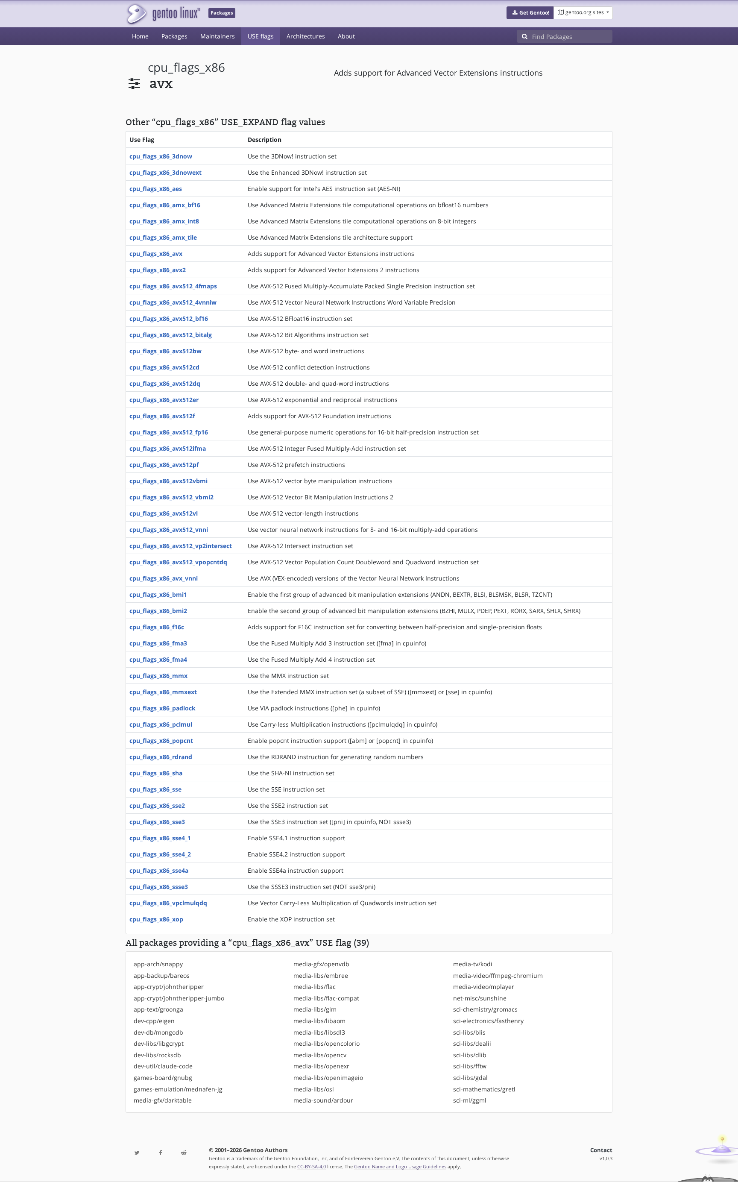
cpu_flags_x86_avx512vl (163, 513)
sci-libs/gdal (470, 1077)
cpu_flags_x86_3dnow (160, 156)
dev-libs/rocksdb (157, 1055)
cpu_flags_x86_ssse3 (158, 887)
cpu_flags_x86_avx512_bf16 (168, 318)
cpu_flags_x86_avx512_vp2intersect (180, 546)
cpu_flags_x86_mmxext (163, 692)
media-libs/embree (320, 975)
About (346, 36)
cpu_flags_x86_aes (155, 189)
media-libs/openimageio (328, 1077)
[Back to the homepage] (163, 13)
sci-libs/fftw (469, 1066)
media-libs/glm (315, 1009)
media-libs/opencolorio (326, 1043)
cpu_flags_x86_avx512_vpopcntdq (178, 562)
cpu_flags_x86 (186, 67)
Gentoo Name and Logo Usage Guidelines (400, 1166)
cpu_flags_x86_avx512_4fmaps (173, 286)
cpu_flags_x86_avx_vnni (163, 578)
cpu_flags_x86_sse (155, 789)
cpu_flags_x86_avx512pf (164, 464)
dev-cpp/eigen (154, 1021)
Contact (601, 1150)
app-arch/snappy (158, 964)
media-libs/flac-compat (326, 998)
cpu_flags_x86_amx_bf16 (164, 205)
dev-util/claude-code (163, 1066)
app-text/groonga (158, 1009)
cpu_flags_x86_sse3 (157, 822)
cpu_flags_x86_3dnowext (165, 172)
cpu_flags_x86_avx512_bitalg (170, 335)
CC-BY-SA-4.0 (311, 1166)
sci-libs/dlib (469, 1055)
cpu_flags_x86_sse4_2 (160, 854)
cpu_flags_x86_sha (155, 773)
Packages (174, 36)
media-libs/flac (314, 987)
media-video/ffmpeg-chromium (498, 975)
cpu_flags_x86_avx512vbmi (168, 481)
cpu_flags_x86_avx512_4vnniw (173, 302)
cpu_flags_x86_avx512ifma (167, 448)
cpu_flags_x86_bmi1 (158, 594)
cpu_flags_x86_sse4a (158, 870)
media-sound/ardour (323, 1100)
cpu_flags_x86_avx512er (164, 400)
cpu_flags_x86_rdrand (160, 757)
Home (140, 36)
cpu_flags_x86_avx (155, 253)
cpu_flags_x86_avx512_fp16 (168, 432)
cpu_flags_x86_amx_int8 (164, 221)
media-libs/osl (313, 1089)
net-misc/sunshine (480, 998)
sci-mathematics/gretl (484, 1089)
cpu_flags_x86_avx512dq (164, 383)
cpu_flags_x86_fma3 (158, 643)
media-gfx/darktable (163, 1100)
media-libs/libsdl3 (319, 1032)
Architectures (306, 36)
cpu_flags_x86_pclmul (160, 724)
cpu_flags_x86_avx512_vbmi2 (171, 497)
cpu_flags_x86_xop (156, 919)
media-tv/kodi (472, 964)
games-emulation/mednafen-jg (178, 1089)
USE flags (261, 36)
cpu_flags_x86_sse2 (157, 805)
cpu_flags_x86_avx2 (157, 270)
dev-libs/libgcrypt (159, 1043)
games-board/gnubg (163, 1077)
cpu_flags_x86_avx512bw (165, 351)
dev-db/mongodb (158, 1032)
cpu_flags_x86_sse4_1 (160, 838)
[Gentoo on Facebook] (160, 1153)
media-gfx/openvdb (321, 964)
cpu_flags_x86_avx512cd (164, 367)
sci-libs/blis (469, 1032)
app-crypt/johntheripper (169, 987)
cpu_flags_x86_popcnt (161, 740)
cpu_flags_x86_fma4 (158, 659)
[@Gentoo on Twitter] (137, 1153)
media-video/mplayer (483, 987)
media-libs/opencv (319, 1055)
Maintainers (217, 36)
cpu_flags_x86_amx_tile (163, 237)
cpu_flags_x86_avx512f (162, 416)
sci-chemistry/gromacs (485, 1009)
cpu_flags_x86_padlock (162, 708)
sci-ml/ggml (469, 1100)
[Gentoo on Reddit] (183, 1153)
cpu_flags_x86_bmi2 (158, 611)
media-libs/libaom (319, 1021)
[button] (530, 12)
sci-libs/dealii (472, 1043)
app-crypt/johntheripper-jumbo (179, 998)
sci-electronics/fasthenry (488, 1021)
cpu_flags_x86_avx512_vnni (168, 529)
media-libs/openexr (321, 1066)
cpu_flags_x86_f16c (156, 627)
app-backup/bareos (162, 975)
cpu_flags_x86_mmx (158, 676)
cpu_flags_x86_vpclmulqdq (168, 903)
